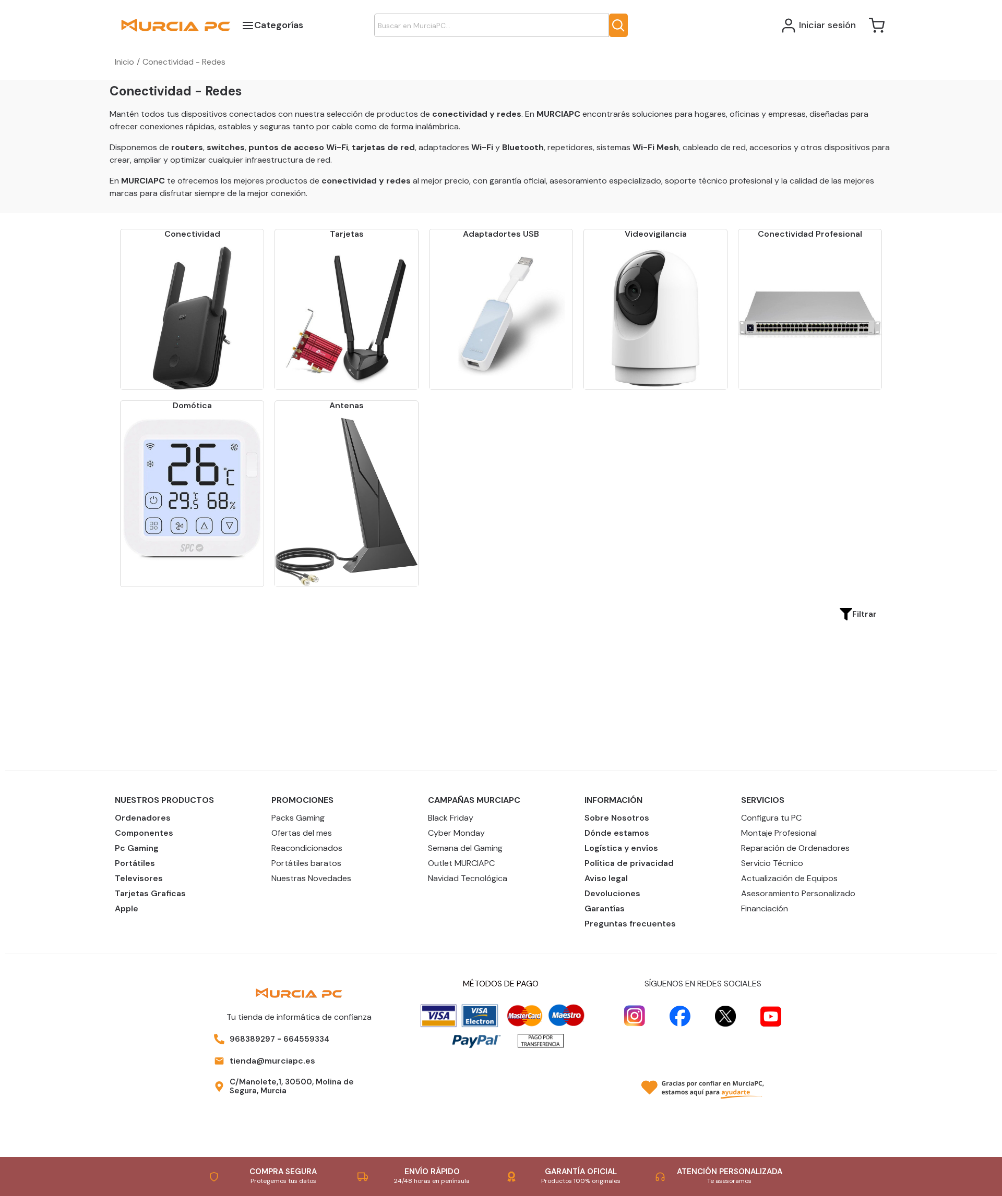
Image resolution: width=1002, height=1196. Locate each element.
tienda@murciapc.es (272, 1060)
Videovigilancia (656, 233)
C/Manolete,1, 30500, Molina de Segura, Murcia (292, 1086)
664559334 (306, 1039)
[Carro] (877, 25)
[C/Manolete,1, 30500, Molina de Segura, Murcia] (219, 1086)
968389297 (252, 1039)
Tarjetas (347, 233)
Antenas (346, 405)
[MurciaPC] (175, 24)
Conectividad (192, 233)
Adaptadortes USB (501, 233)
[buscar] (618, 25)
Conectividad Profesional (810, 233)
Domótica (192, 405)
